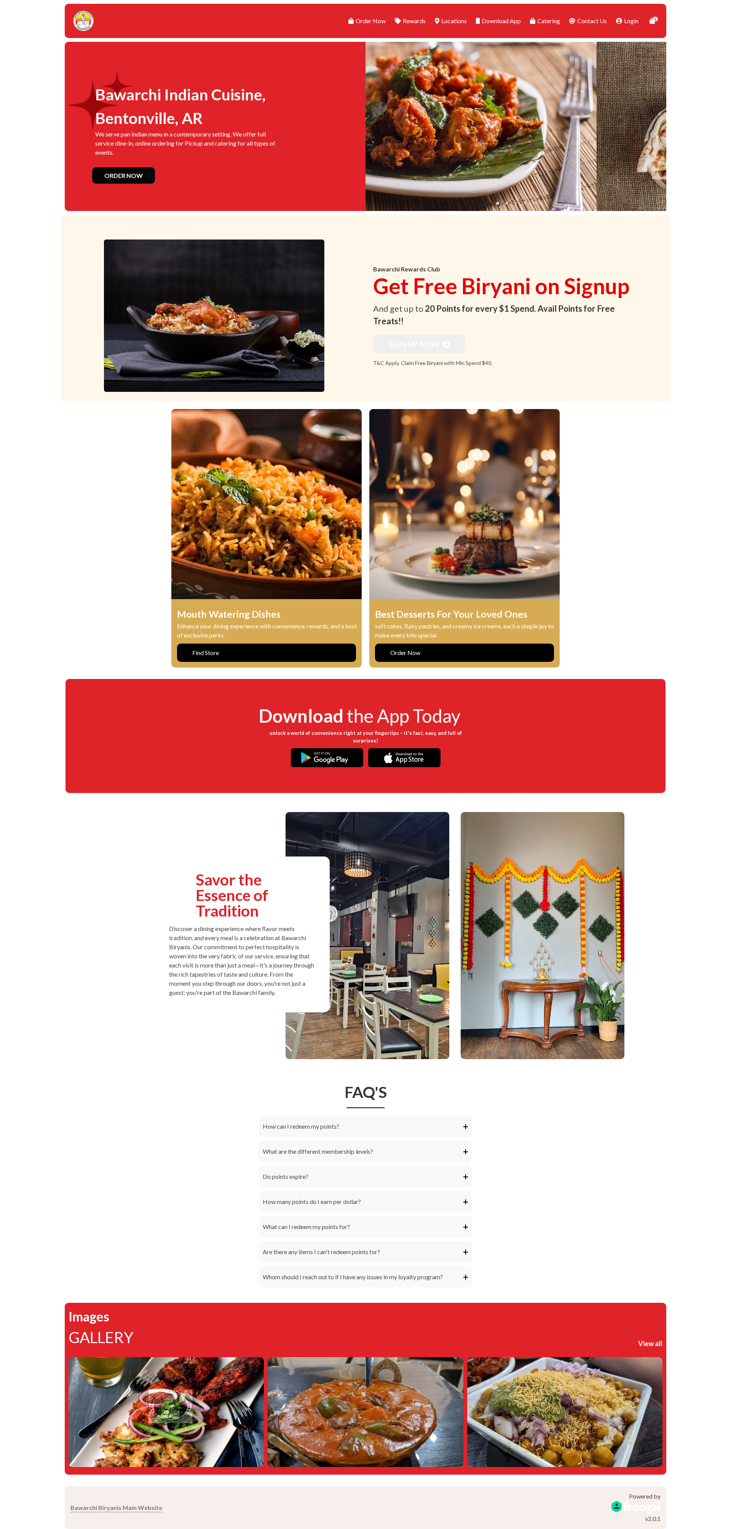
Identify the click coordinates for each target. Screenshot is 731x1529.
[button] (497, 203)
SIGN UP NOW (414, 344)
